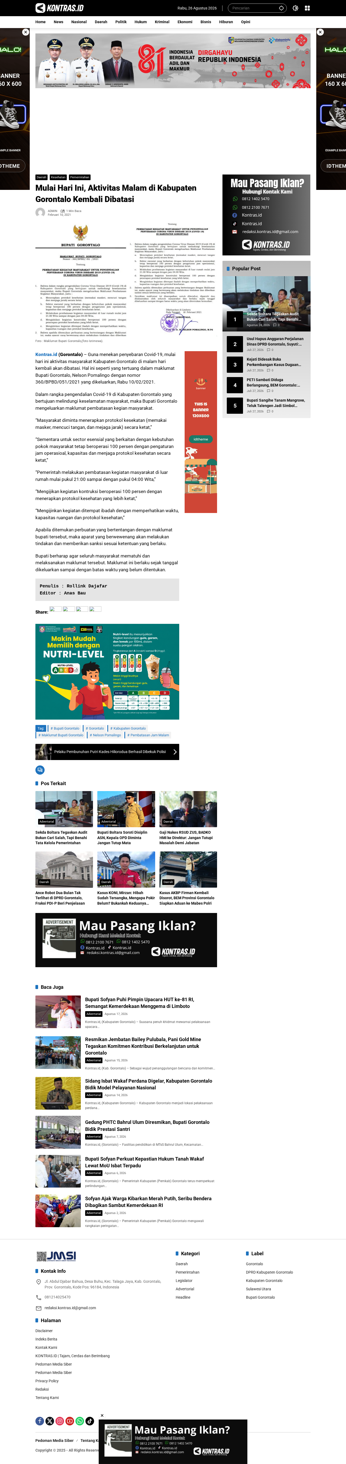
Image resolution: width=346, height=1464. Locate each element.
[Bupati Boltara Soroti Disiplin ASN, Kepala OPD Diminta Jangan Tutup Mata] (126, 809)
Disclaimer (44, 1331)
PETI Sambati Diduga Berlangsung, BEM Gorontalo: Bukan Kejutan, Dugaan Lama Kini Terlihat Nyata (276, 383)
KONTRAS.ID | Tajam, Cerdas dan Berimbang (72, 1356)
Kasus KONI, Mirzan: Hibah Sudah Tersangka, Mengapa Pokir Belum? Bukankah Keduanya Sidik (126, 898)
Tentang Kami (47, 1397)
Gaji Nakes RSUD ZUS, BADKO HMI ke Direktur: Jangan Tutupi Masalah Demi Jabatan (186, 837)
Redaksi (42, 1389)
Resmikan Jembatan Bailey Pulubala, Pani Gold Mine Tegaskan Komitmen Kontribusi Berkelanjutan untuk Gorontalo (143, 1046)
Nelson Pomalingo (107, 735)
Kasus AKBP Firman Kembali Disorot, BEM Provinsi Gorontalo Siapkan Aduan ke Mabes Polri (186, 898)
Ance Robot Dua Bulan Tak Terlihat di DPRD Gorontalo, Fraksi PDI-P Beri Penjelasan (60, 898)
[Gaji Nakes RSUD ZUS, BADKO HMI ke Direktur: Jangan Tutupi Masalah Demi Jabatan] (188, 809)
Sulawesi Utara (258, 1289)
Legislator (184, 1280)
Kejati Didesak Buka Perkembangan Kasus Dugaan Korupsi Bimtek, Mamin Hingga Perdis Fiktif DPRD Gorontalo (273, 362)
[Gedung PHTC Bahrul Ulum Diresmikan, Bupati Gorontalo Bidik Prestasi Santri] (58, 1132)
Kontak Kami (46, 1347)
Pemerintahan (79, 177)
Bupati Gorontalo (66, 728)
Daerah (41, 177)
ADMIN (52, 211)
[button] (281, 8)
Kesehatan (58, 177)
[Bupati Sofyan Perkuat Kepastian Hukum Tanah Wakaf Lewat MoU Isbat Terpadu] (58, 1171)
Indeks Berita (46, 1339)
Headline (183, 1297)
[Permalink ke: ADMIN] (41, 212)
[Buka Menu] (307, 8)
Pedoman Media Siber (53, 1364)
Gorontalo (96, 728)
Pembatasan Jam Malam (150, 735)
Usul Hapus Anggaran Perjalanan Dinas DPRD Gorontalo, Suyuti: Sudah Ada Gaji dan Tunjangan (275, 342)
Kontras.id (46, 354)
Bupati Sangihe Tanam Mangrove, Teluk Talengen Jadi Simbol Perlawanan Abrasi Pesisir (276, 403)
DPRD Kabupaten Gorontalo (269, 1272)
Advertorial (46, 821)
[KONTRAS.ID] (59, 8)
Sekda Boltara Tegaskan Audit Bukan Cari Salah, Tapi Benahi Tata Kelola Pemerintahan (61, 837)
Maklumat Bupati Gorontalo (62, 735)
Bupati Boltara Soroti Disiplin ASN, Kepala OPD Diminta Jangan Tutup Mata (122, 837)
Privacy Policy (47, 1381)
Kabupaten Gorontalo (130, 728)
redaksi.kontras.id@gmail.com (70, 1308)
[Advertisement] (173, 128)
